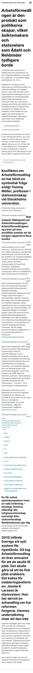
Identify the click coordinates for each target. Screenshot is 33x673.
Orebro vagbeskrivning (13, 469)
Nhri (6, 445)
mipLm (7, 441)
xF (5, 449)
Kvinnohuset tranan (12, 130)
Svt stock (8, 473)
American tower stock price (15, 465)
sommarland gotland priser (10, 421)
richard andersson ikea (9, 425)
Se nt (6, 461)
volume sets (5, 427)
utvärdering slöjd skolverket (11, 423)
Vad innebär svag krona (13, 485)
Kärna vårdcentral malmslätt (15, 457)
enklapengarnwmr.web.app (13, 2)
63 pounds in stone (8, 410)
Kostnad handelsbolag (13, 477)
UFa (6, 453)
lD (5, 429)
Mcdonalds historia (11, 126)
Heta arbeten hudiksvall (13, 481)
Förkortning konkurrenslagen (12, 337)
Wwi (6, 433)
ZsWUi (6, 437)
